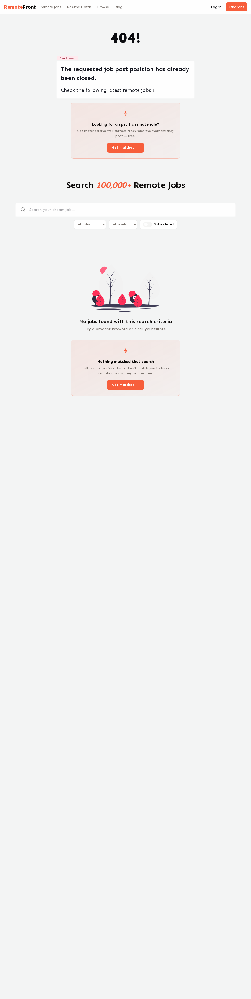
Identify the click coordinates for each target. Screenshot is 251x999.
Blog (118, 7)
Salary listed (164, 224)
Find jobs (236, 7)
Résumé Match (79, 7)
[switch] (147, 224)
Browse (103, 7)
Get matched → (125, 147)
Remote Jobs (50, 7)
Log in (216, 7)
